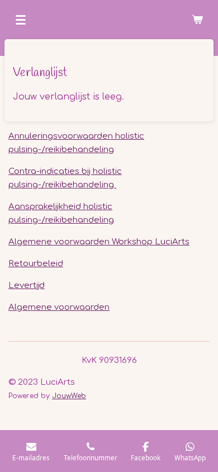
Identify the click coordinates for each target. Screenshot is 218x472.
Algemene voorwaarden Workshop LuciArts (98, 242)
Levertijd (26, 285)
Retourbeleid (35, 263)
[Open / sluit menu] (20, 19)
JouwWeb (69, 396)
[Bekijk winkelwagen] (197, 19)
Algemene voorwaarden (59, 307)
